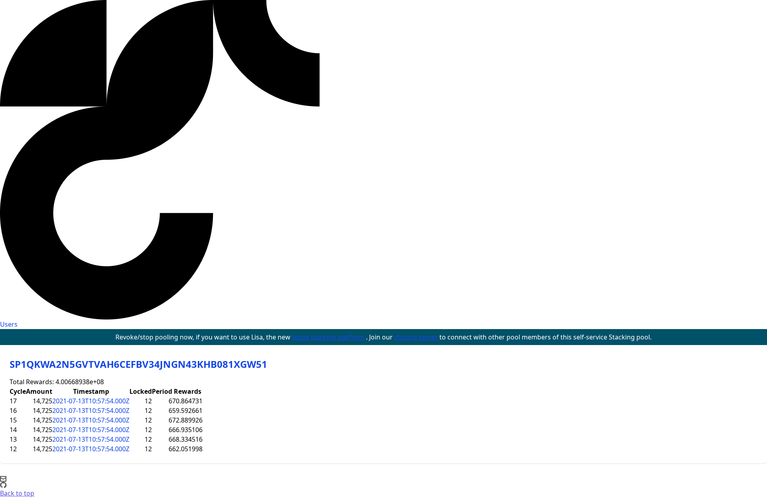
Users (9, 324)
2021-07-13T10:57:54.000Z (90, 401)
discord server (416, 337)
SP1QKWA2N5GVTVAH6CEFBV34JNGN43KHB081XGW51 (138, 364)
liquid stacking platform (329, 337)
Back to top (17, 493)
